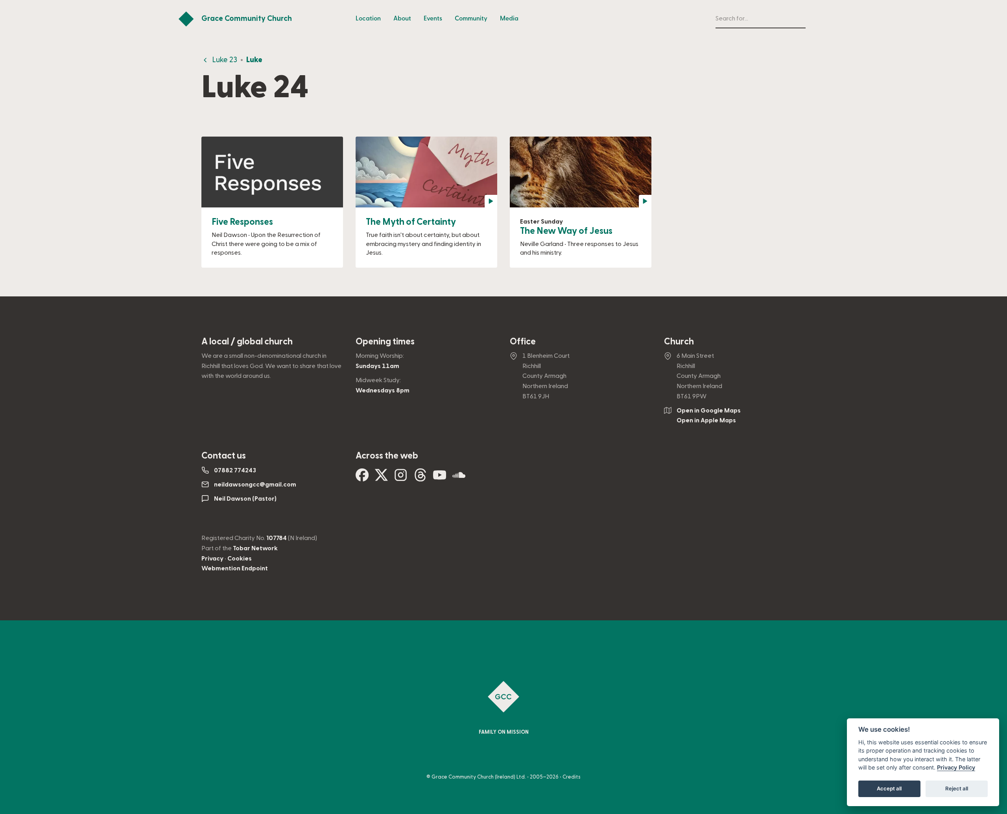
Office (523, 341)
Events (433, 18)
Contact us (223, 455)
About (402, 18)
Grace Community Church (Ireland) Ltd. (479, 777)
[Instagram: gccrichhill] (400, 478)
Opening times (385, 341)
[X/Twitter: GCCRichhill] (381, 478)
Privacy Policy (956, 767)
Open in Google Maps (709, 410)
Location (368, 18)
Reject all (956, 789)
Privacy (212, 558)
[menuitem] (368, 18)
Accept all (889, 789)
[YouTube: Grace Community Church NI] (439, 478)
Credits (572, 777)
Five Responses (242, 222)
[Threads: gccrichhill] (420, 478)
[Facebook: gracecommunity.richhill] (362, 478)
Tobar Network (255, 548)
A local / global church (247, 341)
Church (679, 341)
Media (509, 18)
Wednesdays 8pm (382, 390)
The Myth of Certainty (411, 222)
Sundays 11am (377, 366)
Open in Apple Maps (706, 420)
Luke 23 (224, 60)
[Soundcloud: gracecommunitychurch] (458, 478)
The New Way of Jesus (566, 231)
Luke (254, 60)
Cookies (239, 558)
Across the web (387, 455)
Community (471, 18)
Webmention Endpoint (234, 568)
